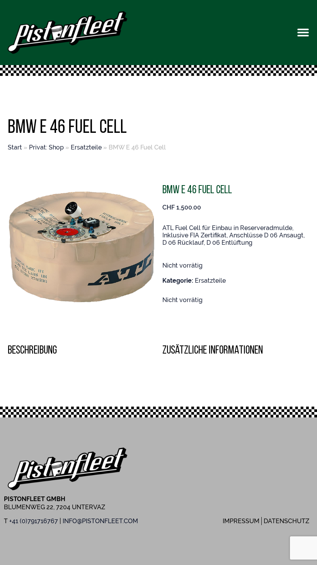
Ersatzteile (86, 147)
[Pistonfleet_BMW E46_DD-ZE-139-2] (81, 246)
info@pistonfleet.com (100, 521)
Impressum (241, 521)
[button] (303, 32)
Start (15, 147)
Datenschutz (286, 521)
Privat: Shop (46, 147)
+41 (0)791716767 (33, 521)
